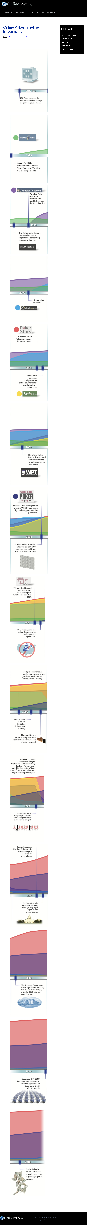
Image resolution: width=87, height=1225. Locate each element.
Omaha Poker (67, 39)
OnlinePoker (7, 13)
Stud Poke (66, 45)
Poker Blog (40, 13)
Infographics (51, 13)
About (30, 13)
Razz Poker (66, 42)
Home (5, 37)
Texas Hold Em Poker (70, 35)
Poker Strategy (20, 13)
